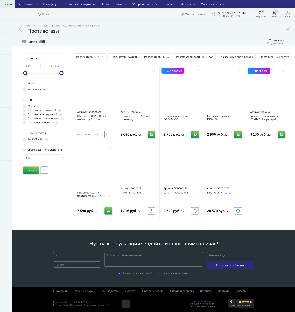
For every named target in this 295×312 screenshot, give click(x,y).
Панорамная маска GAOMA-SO (176, 117)
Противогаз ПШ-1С (219, 192)
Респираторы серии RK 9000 (194, 56)
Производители (109, 291)
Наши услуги (51, 4)
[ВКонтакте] (126, 304)
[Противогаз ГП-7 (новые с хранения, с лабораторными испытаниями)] (138, 89)
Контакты (169, 4)
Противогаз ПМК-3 (133, 192)
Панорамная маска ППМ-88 (219, 117)
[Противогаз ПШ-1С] (224, 165)
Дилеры (186, 4)
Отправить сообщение (230, 265)
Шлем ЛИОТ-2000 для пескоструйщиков (91, 117)
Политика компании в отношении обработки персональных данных (202, 304)
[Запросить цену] (108, 134)
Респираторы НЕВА (156, 56)
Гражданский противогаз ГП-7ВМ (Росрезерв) (265, 117)
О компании (25, 4)
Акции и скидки (83, 291)
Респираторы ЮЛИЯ (124, 56)
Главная (7, 4)
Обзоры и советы (142, 4)
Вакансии (206, 291)
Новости (120, 4)
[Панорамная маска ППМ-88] (224, 89)
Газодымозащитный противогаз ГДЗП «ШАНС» (94, 194)
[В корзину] (151, 134)
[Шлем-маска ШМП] (181, 165)
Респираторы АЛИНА (89, 56)
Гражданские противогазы (236, 56)
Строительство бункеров (80, 4)
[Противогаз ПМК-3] (138, 165)
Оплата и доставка (212, 4)
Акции (105, 4)
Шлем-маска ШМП (176, 192)
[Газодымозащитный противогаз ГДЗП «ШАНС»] (94, 165)
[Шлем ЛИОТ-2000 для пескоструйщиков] (94, 89)
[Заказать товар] (151, 210)
